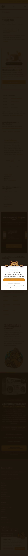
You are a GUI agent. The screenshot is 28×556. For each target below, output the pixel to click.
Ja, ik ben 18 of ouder (14, 279)
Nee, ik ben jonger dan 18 (14, 283)
